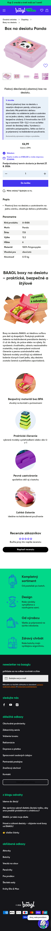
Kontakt (7, 774)
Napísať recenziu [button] (25, 550)
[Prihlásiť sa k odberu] (44, 678)
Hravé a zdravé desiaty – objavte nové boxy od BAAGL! (25, 825)
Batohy (6, 857)
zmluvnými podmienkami (27, 687)
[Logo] (25, 10)
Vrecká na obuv (10, 864)
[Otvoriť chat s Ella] (43, 923)
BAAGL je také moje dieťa (15, 817)
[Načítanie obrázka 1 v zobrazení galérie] (7, 76)
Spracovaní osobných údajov (17, 755)
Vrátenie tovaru (10, 736)
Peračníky (7, 870)
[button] (47, 10)
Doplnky (24, 20)
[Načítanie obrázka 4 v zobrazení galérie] (36, 76)
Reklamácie (9, 743)
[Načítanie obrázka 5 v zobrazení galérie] (46, 76)
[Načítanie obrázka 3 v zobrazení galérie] (26, 76)
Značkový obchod (12, 768)
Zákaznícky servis (11, 730)
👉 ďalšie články (11, 833)
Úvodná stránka (10, 20)
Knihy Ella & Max (11, 889)
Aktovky (7, 851)
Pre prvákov (8, 876)
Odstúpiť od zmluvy (25, 782)
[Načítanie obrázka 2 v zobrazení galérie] (17, 76)
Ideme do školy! (10, 802)
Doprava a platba (12, 749)
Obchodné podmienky (14, 724)
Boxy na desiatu (10, 22)
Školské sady (9, 883)
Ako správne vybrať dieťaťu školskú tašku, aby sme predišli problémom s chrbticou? (25, 809)
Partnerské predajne (12, 762)
